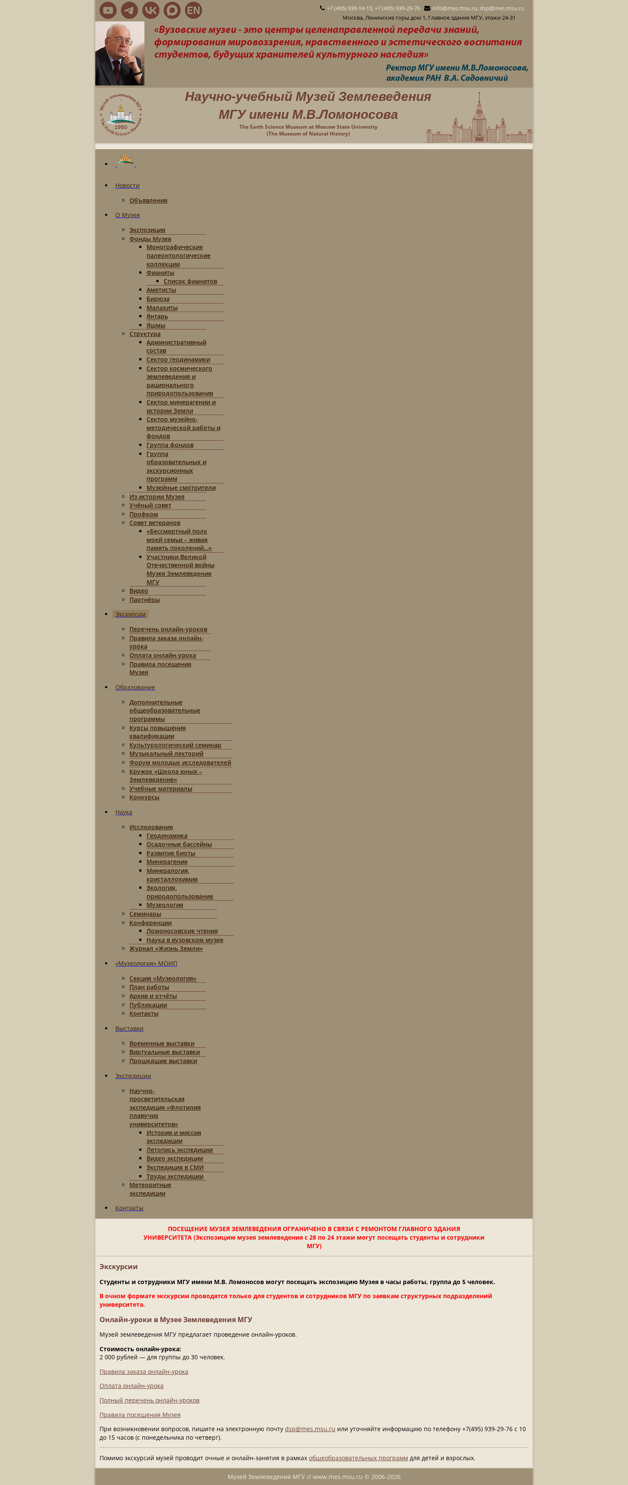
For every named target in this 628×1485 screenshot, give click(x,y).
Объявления (148, 200)
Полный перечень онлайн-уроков (150, 1400)
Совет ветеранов (154, 523)
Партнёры (144, 599)
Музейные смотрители (181, 487)
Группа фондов (170, 445)
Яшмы (156, 325)
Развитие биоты (171, 853)
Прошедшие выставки (163, 1061)
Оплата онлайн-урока (162, 655)
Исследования (151, 827)
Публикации (148, 1005)
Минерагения (167, 861)
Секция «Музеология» (163, 978)
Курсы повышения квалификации (157, 732)
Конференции (150, 923)
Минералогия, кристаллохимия (172, 874)
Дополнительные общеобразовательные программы (164, 710)
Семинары (145, 914)
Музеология (165, 905)
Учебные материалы (160, 788)
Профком (143, 514)
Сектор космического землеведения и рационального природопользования (180, 381)
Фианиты (160, 272)
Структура (145, 334)
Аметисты (161, 290)
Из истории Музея (157, 496)
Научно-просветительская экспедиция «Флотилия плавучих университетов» (165, 1107)
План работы (149, 987)
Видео (138, 590)
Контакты (143, 1013)
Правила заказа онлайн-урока (144, 1371)
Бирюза (158, 299)
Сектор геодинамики (178, 359)
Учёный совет (150, 505)
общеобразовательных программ (358, 1458)
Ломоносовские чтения (182, 931)
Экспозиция (147, 230)
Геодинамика (167, 835)
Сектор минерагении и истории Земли (181, 406)
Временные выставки (161, 1043)
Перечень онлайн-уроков (168, 629)
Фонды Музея (150, 239)
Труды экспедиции (175, 1176)
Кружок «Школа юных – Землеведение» (165, 775)
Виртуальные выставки (164, 1052)
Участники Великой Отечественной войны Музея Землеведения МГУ (180, 569)
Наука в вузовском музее (185, 940)
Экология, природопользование (180, 892)
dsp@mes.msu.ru (310, 1429)
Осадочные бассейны (179, 844)
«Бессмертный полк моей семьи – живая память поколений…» (179, 539)
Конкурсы (144, 797)
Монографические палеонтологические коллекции (179, 255)
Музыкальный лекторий (166, 753)
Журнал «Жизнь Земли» (166, 948)
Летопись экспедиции (180, 1150)
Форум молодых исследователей (180, 762)
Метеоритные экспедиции (150, 1189)
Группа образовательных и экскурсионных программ (176, 466)
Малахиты (162, 307)
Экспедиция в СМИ (175, 1167)
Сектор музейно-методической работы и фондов (183, 427)
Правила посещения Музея (140, 1415)
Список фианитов (190, 281)
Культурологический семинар (175, 745)
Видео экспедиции (175, 1158)
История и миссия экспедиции (174, 1136)
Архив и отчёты (153, 996)
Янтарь (157, 316)
